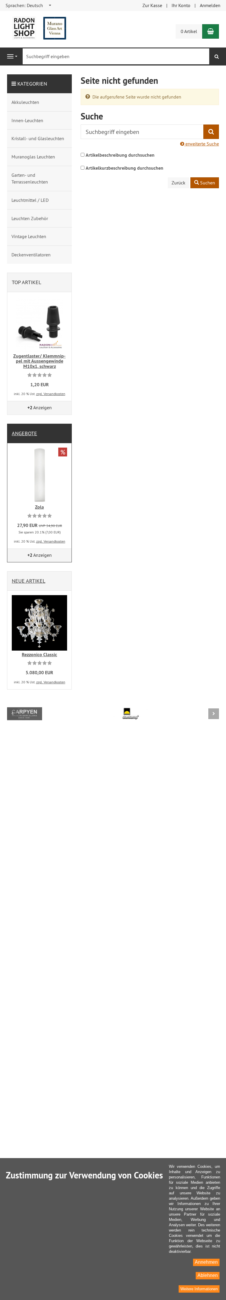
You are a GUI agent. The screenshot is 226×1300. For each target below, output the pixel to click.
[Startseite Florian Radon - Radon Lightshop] (39, 28)
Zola (39, 507)
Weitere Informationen (199, 1289)
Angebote (24, 433)
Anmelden (210, 5)
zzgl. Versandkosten (50, 394)
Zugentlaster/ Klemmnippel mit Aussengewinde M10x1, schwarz (39, 361)
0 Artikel (189, 31)
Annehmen (206, 1262)
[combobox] (29, 5)
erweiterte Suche (201, 144)
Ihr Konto (181, 5)
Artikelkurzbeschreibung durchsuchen (124, 168)
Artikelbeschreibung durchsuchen (120, 155)
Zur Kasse (152, 5)
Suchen (207, 183)
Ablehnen (207, 1275)
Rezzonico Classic (39, 654)
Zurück (178, 183)
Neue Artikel (28, 580)
